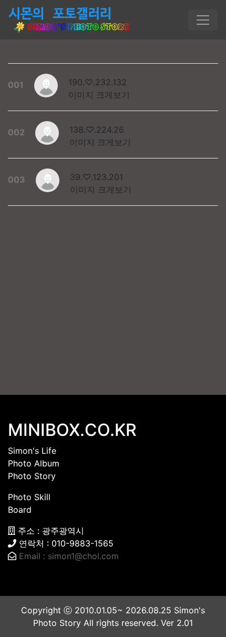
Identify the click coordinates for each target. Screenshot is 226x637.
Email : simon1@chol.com (69, 556)
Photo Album (33, 463)
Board (20, 509)
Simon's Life (32, 450)
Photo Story (32, 476)
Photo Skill (29, 497)
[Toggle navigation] (203, 20)
